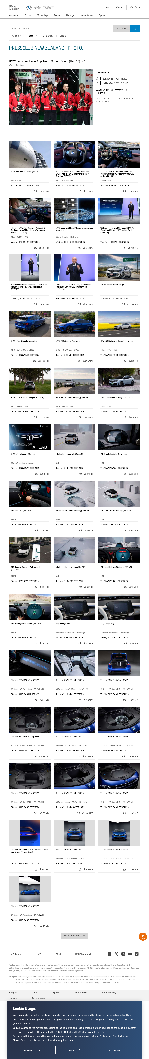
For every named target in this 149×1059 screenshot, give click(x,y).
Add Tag (121, 28)
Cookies (13, 998)
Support (13, 992)
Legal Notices (80, 992)
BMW (38, 954)
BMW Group (15, 954)
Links (34, 992)
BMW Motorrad (83, 954)
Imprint (55, 992)
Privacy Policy (109, 992)
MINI (58, 954)
